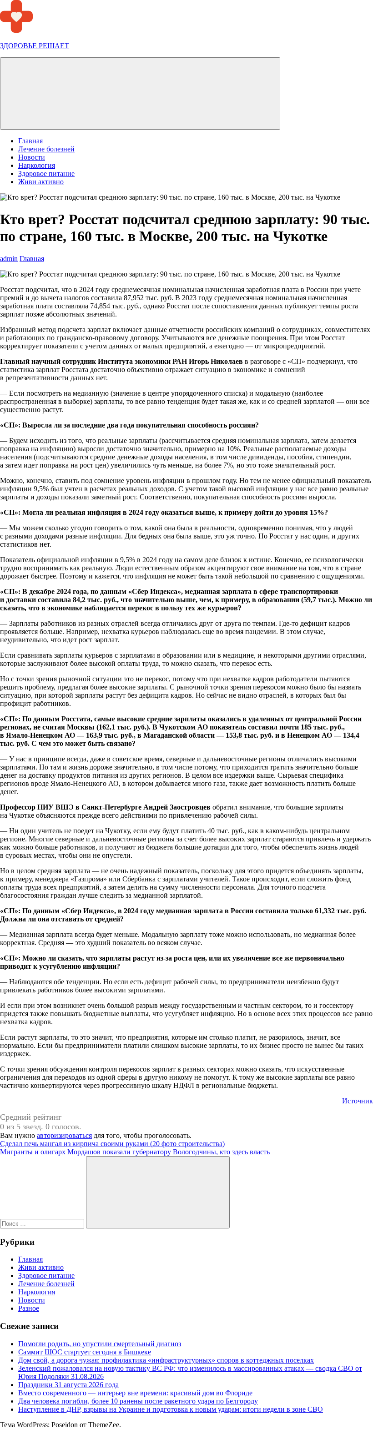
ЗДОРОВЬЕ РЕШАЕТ (34, 46)
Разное (28, 1308)
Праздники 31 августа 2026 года (68, 1385)
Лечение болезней (46, 149)
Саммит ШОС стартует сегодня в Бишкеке (84, 1352)
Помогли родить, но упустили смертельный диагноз (99, 1344)
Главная (30, 141)
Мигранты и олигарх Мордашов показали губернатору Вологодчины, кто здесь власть (135, 1152)
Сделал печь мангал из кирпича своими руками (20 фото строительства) (112, 1143)
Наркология (36, 165)
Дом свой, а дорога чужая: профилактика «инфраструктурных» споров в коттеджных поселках (166, 1360)
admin (9, 258)
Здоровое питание (46, 173)
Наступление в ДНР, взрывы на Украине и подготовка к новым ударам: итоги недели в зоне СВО (170, 1409)
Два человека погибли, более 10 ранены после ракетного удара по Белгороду (138, 1401)
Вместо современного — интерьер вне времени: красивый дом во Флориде (135, 1393)
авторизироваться (64, 1135)
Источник (357, 1101)
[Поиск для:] (43, 1223)
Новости (31, 157)
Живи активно (41, 182)
